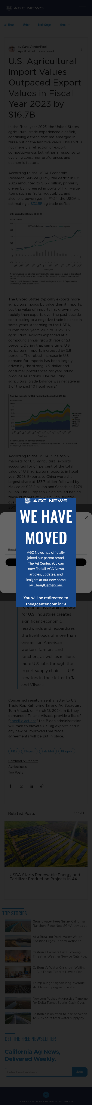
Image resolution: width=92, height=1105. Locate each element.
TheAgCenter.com (48, 585)
